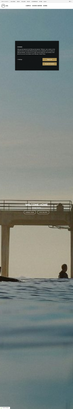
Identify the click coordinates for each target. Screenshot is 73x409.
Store (40, 1)
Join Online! (43, 212)
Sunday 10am (30, 212)
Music (28, 1)
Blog (45, 1)
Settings (20, 59)
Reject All (49, 59)
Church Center (37, 6)
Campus (28, 6)
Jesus (18, 1)
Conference (35, 1)
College (23, 1)
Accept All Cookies (49, 63)
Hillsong (13, 1)
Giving (45, 6)
